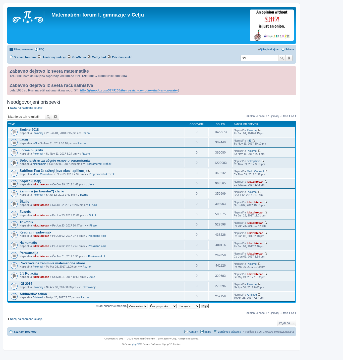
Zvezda (25, 212)
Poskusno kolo (97, 235)
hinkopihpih (39, 163)
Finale (93, 225)
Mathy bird (99, 57)
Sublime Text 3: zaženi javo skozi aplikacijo (54, 171)
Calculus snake (122, 57)
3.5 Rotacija (29, 273)
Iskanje (282, 58)
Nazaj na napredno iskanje (26, 107)
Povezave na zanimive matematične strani (52, 263)
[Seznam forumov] (29, 16)
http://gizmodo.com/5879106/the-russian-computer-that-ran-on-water (129, 90)
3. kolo (93, 215)
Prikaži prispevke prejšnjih (111, 305)
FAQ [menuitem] (41, 49)
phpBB (136, 344)
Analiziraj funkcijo (54, 57)
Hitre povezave (23, 49)
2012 (92, 276)
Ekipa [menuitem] (207, 331)
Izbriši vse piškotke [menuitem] (229, 331)
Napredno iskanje (289, 58)
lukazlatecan (41, 184)
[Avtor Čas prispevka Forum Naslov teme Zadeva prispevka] (163, 305)
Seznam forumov (25, 331)
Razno (86, 133)
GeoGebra (79, 57)
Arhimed (38, 297)
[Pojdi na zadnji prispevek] (259, 130)
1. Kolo (93, 204)
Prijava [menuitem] (289, 49)
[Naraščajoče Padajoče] (189, 305)
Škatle (24, 201)
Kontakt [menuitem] (193, 331)
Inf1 (35, 143)
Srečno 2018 (29, 130)
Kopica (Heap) (30, 181)
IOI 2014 (26, 284)
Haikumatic (28, 243)
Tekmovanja (88, 287)
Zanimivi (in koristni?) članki (42, 191)
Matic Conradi (41, 174)
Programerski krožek (98, 163)
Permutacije (29, 253)
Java (91, 184)
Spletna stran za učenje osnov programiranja (55, 160)
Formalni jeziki (31, 150)
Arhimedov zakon (33, 294)
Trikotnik (26, 222)
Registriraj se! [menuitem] (270, 49)
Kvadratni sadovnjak (35, 232)
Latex (24, 140)
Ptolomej (38, 133)
